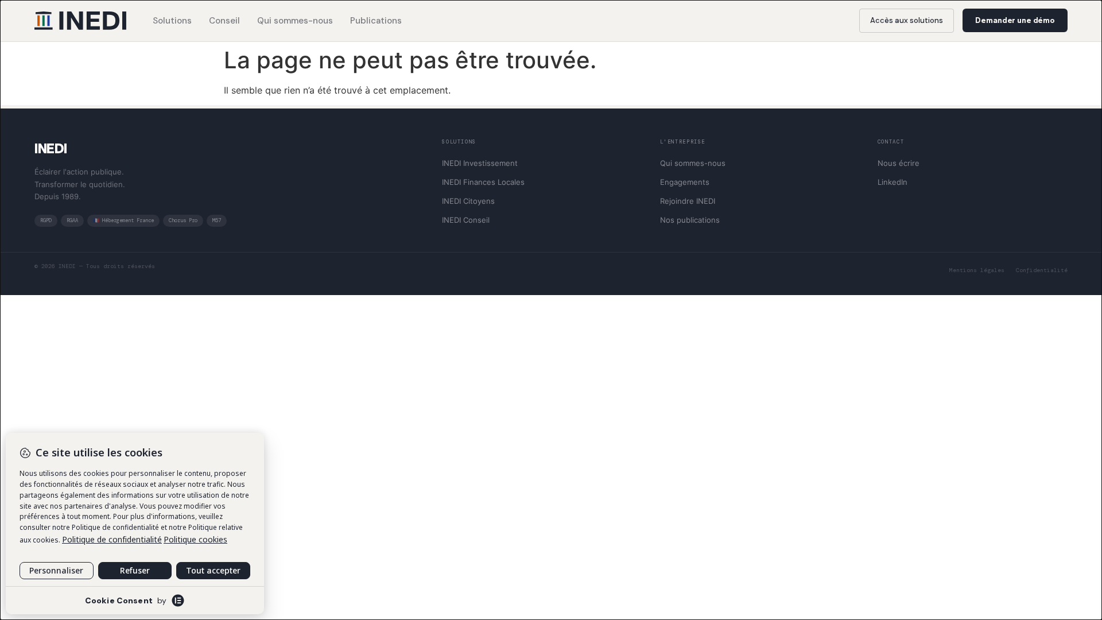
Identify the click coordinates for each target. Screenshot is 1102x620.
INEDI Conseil (466, 219)
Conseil (224, 20)
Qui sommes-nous (295, 20)
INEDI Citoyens (468, 201)
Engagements (684, 182)
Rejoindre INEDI (687, 201)
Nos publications (690, 219)
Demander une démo (1015, 20)
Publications (376, 20)
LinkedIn (892, 182)
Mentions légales (976, 270)
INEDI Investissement (480, 163)
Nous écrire (898, 163)
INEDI (50, 148)
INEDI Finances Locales (483, 182)
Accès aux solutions (906, 20)
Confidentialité (1042, 270)
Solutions (172, 20)
